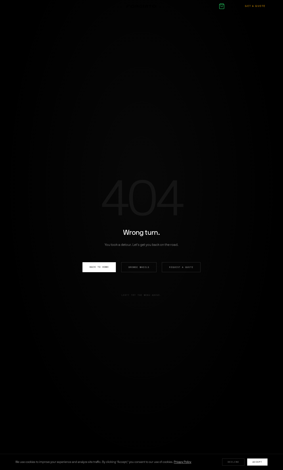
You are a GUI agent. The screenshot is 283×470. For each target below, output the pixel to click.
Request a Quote (181, 267)
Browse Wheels (138, 267)
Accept (257, 462)
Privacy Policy (182, 462)
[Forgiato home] (141, 6)
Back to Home (99, 267)
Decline (233, 462)
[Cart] (222, 6)
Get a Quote (255, 6)
